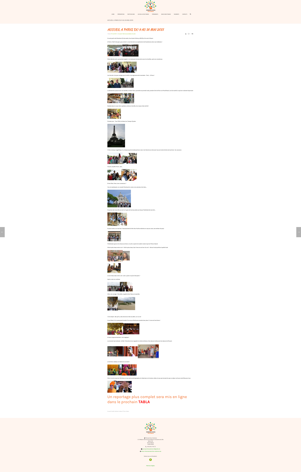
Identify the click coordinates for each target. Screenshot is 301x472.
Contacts (184, 14)
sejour (127, 411)
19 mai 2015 (114, 33)
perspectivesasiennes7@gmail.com (151, 449)
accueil (109, 411)
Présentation (120, 14)
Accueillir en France (143, 14)
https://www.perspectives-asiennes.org (151, 451)
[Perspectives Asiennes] (150, 6)
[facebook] (150, 459)
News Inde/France (166, 14)
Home (113, 14)
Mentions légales (150, 465)
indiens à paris (122, 411)
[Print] (185, 34)
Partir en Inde (131, 14)
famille (112, 411)
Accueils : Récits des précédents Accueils (126, 33)
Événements (155, 14)
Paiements (176, 14)
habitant (117, 411)
